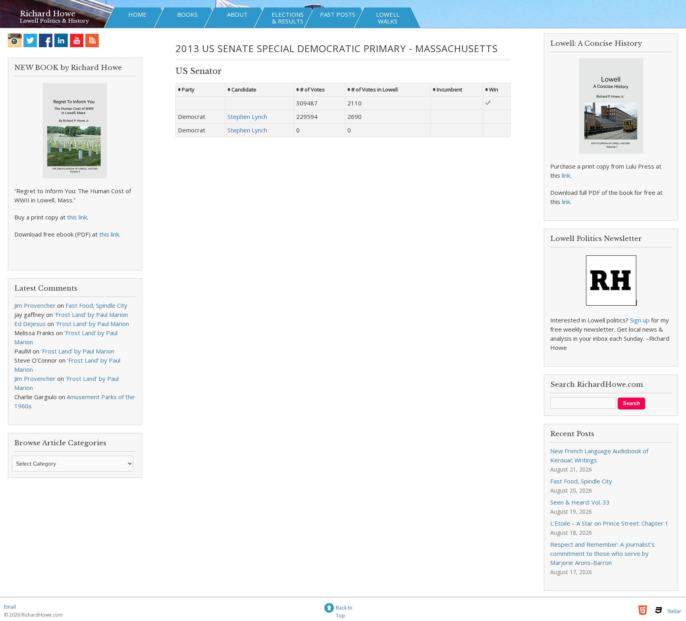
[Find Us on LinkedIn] (61, 40)
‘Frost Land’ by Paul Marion (91, 314)
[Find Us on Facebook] (46, 40)
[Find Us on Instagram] (15, 40)
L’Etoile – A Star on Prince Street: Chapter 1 (609, 523)
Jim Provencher (35, 305)
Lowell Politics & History (54, 21)
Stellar (674, 611)
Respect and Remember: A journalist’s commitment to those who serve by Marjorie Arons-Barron (602, 553)
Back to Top (344, 608)
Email (10, 607)
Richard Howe (47, 14)
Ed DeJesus (30, 324)
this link (77, 217)
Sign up (639, 320)
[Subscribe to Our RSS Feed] (92, 40)
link (566, 175)
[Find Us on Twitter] (30, 40)
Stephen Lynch (247, 116)
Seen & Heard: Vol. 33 (580, 502)
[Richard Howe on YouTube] (77, 40)
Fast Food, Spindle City (96, 305)
